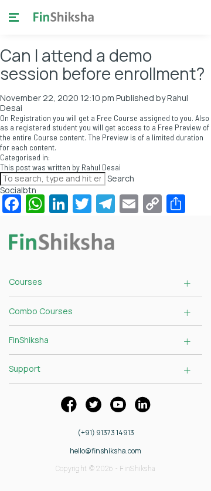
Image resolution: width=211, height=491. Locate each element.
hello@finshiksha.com (105, 451)
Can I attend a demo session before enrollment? (102, 64)
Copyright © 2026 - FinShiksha (106, 469)
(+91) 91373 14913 (105, 433)
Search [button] (120, 178)
